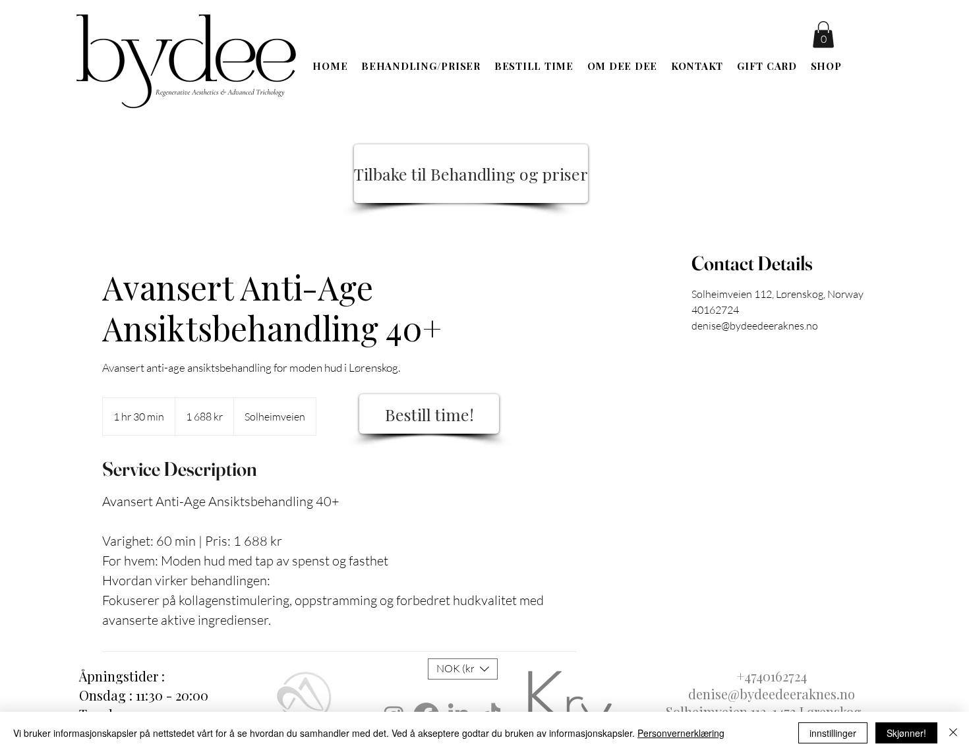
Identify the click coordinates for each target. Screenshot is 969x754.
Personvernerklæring (680, 733)
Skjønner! (906, 733)
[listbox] (463, 669)
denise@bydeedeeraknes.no (771, 694)
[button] (823, 34)
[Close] (953, 732)
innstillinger (832, 733)
